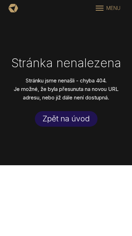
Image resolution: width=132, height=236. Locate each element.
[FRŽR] (13, 8)
